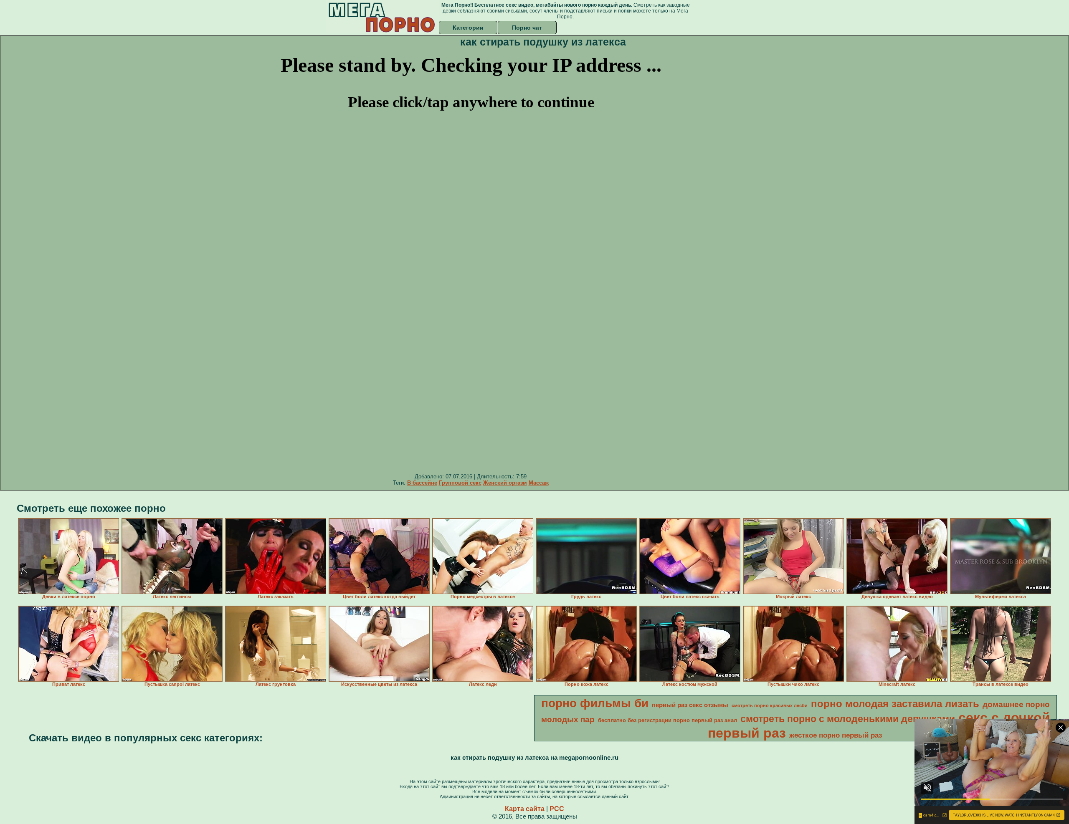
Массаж (539, 483)
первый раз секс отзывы (690, 705)
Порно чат (527, 27)
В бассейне (422, 483)
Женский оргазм (505, 483)
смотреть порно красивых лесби (770, 705)
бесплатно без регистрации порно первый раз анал (667, 720)
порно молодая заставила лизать (895, 703)
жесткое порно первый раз (835, 735)
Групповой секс (460, 483)
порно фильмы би (594, 703)
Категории (468, 27)
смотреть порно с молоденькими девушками (847, 718)
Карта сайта (525, 808)
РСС (557, 808)
